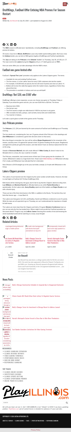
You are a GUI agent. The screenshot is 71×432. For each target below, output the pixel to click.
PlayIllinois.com (14, 409)
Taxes (27, 421)
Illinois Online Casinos (13, 372)
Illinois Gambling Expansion (15, 351)
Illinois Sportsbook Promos (15, 379)
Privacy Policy (35, 430)
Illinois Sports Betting (13, 376)
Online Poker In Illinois (13, 381)
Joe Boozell (13, 21)
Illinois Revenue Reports (14, 353)
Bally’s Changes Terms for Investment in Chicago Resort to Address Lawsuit (60, 240)
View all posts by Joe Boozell (25, 271)
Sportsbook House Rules (14, 358)
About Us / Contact (8, 421)
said (49, 159)
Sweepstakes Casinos (12, 374)
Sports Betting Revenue (38, 421)
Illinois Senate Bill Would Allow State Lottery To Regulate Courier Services (37, 240)
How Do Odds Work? (12, 360)
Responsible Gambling (13, 362)
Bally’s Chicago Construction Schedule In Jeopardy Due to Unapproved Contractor (15, 240)
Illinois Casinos (19, 421)
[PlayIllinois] (34, 3)
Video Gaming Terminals (13, 356)
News (4, 18)
